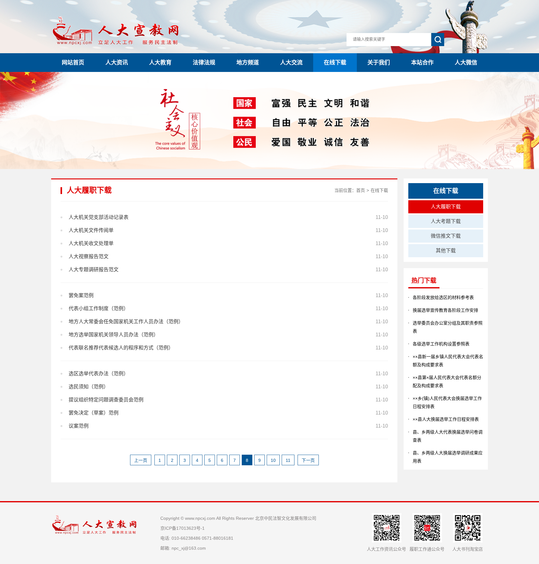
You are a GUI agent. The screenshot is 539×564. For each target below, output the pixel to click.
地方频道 (247, 62)
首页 (360, 190)
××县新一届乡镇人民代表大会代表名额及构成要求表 (448, 360)
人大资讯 (116, 62)
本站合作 (422, 62)
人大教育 (160, 62)
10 (273, 460)
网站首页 (73, 62)
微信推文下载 (446, 236)
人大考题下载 (446, 221)
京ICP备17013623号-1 (182, 528)
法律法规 (204, 62)
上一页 (140, 460)
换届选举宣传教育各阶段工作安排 (445, 310)
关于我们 (378, 62)
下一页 (308, 460)
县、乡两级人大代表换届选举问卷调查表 (448, 436)
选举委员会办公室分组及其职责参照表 (448, 327)
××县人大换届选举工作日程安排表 (446, 419)
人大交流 (291, 62)
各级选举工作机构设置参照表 (441, 343)
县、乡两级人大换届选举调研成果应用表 (448, 456)
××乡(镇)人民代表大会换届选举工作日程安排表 (447, 402)
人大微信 (466, 62)
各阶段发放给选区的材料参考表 (443, 297)
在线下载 (335, 62)
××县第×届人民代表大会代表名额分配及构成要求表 (447, 381)
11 (288, 460)
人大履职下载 (446, 206)
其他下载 (446, 250)
